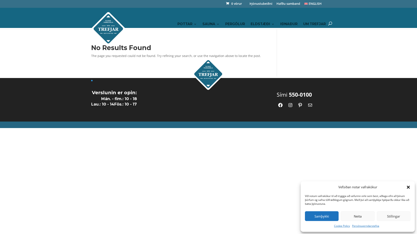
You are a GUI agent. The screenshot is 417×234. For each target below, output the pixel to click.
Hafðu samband (288, 4)
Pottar (184, 24)
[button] (408, 187)
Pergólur (235, 24)
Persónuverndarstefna (365, 226)
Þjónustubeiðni (261, 4)
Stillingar (393, 216)
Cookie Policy (342, 226)
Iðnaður (289, 24)
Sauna (208, 24)
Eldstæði (260, 24)
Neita (358, 216)
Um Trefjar (314, 24)
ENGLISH (315, 4)
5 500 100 (295, 53)
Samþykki (321, 216)
